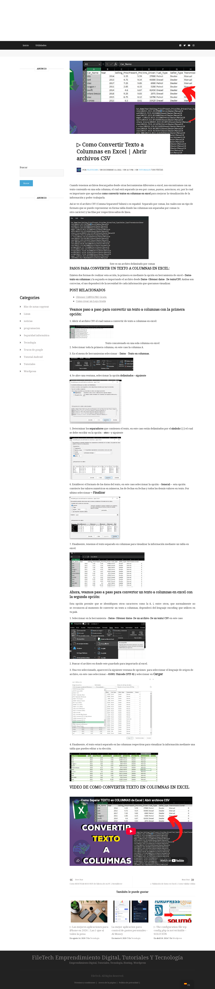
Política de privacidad (128, 982)
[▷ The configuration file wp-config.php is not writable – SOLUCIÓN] (173, 912)
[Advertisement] (107, 20)
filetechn (92, 169)
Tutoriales (145, 169)
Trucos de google (33, 349)
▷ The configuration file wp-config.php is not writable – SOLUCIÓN (170, 930)
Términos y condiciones (84, 982)
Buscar (23, 167)
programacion (32, 328)
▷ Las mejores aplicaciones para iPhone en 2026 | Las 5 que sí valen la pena (89, 930)
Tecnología (94, 938)
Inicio (26, 45)
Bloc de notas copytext (36, 306)
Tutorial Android (33, 357)
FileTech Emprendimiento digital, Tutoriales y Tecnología (107, 957)
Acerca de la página (107, 982)
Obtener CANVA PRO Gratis (91, 297)
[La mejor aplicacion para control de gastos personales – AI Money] (131, 912)
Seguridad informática (36, 335)
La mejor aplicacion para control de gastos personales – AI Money (130, 930)
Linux (27, 313)
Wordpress (177, 938)
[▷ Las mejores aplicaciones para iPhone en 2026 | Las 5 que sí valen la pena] (89, 912)
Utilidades (41, 45)
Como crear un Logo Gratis (91, 301)
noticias (28, 321)
